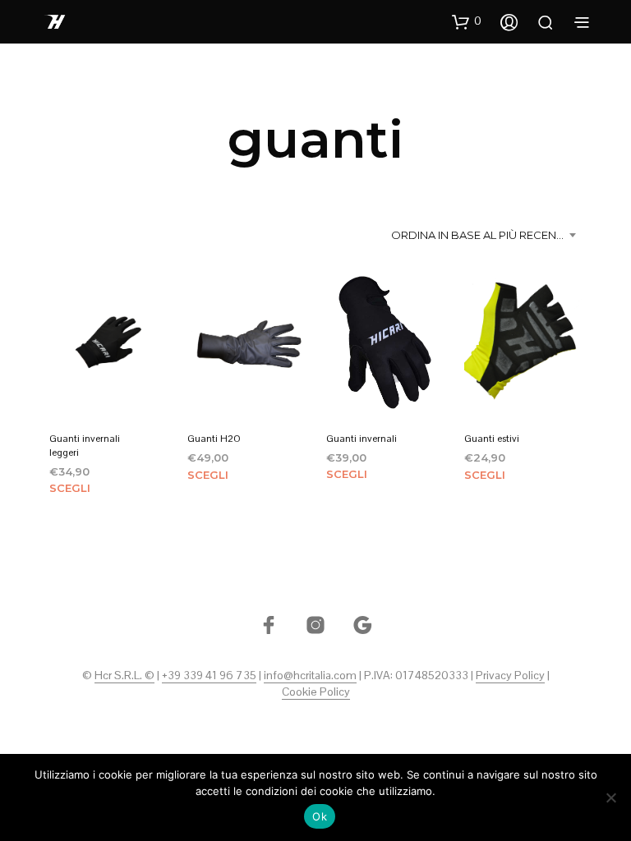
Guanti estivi (491, 438)
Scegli (69, 487)
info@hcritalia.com (310, 675)
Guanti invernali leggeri (84, 445)
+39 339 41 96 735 (209, 675)
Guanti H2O (214, 438)
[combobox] (486, 234)
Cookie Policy (316, 692)
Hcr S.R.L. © (124, 675)
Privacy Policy (510, 675)
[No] (610, 797)
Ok (319, 816)
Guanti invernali (361, 438)
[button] (466, 21)
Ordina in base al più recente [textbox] (480, 234)
